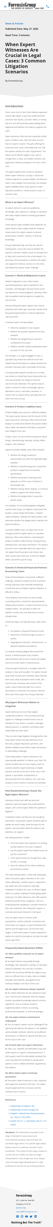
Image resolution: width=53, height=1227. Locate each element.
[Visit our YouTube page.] (26, 1217)
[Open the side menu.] (5, 6)
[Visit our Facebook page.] (17, 1217)
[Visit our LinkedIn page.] (35, 1217)
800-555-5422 (21, 1208)
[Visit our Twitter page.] (31, 1217)
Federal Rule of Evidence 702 (22, 1106)
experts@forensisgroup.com (26, 1212)
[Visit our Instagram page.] (22, 1217)
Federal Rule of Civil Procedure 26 (24, 1110)
